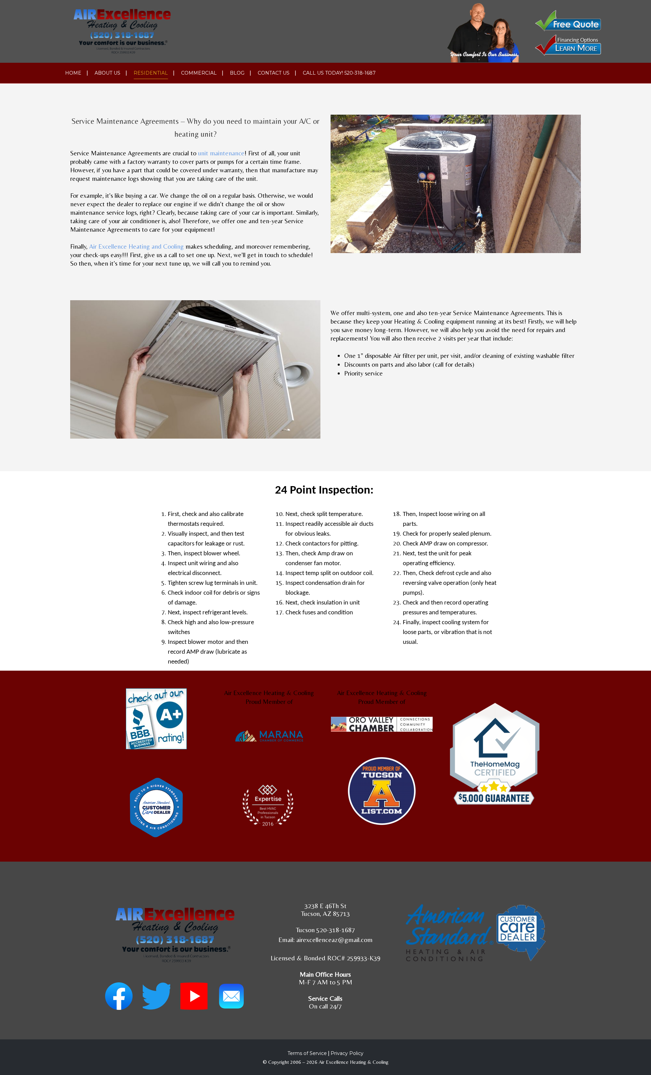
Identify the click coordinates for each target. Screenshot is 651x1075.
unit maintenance (221, 153)
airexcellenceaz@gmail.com (334, 939)
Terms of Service (307, 1053)
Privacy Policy (347, 1053)
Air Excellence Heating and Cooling (136, 246)
